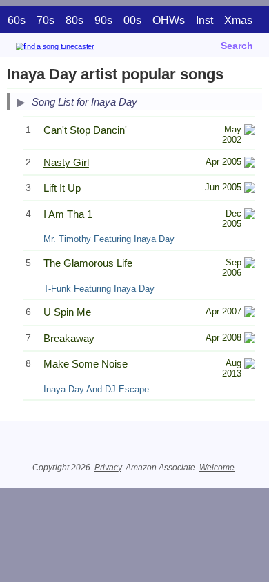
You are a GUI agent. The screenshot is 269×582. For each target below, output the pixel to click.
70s (45, 20)
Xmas (238, 20)
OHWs (168, 20)
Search (237, 45)
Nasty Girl (66, 162)
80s (74, 20)
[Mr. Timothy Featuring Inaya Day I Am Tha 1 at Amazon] (249, 215)
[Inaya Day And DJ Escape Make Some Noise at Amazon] (249, 365)
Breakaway (68, 338)
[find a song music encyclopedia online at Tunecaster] (75, 48)
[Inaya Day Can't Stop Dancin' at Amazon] (249, 131)
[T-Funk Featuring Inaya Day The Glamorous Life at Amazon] (249, 264)
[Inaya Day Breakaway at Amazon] (249, 339)
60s (17, 20)
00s (132, 20)
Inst (204, 20)
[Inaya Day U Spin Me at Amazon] (249, 313)
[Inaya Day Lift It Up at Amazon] (249, 189)
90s (103, 20)
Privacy (107, 467)
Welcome (217, 467)
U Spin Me (67, 312)
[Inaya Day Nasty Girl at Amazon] (249, 164)
